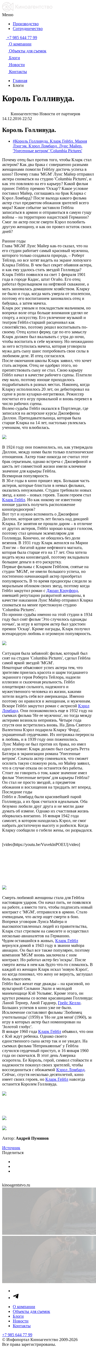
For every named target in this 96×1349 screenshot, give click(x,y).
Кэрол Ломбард (70, 1069)
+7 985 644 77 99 (17, 1335)
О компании (24, 1306)
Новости (21, 1321)
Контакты (22, 1326)
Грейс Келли (69, 1003)
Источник (11, 1148)
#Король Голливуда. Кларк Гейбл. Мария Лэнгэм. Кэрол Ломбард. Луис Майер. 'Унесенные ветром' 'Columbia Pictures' (50, 146)
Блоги (18, 1316)
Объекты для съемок (31, 1311)
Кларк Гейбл (13, 499)
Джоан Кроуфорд (62, 590)
